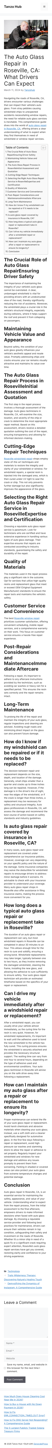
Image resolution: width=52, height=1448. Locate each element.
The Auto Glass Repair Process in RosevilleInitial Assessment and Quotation (24, 168)
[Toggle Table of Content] (42, 148)
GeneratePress (41, 1444)
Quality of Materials (17, 188)
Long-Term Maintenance (20, 201)
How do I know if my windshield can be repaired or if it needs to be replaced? (26, 208)
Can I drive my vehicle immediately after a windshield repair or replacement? (26, 234)
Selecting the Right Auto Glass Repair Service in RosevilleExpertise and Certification (26, 181)
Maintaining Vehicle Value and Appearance (22, 160)
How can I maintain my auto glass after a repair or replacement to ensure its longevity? (25, 244)
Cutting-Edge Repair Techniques (23, 175)
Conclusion (14, 251)
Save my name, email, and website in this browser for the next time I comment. (27, 1368)
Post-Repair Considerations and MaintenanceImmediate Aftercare (24, 197)
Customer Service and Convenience (25, 191)
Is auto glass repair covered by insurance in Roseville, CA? (23, 217)
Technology (14, 1271)
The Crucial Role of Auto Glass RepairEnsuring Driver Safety (22, 153)
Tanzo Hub (13, 7)
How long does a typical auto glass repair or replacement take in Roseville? (25, 224)
